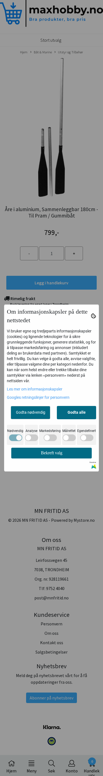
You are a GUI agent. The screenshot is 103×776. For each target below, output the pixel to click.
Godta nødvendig (30, 412)
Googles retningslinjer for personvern (38, 397)
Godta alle (77, 412)
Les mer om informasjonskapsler (34, 389)
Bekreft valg (51, 452)
